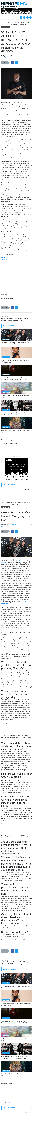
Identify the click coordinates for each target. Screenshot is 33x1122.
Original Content (9, 298)
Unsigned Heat (5, 27)
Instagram (4, 259)
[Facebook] (12, 62)
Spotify (3, 257)
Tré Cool (3, 562)
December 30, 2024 (6, 58)
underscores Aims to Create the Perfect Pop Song (15, 396)
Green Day (21, 560)
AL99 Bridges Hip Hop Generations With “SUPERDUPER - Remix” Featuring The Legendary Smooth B (14, 414)
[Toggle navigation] (3, 17)
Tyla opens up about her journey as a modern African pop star (15, 361)
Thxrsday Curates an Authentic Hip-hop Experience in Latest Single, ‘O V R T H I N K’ (15, 378)
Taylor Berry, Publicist (7, 56)
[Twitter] (16, 62)
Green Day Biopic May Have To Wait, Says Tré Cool (15, 343)
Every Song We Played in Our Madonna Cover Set (15, 431)
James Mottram (6, 524)
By (2, 56)
